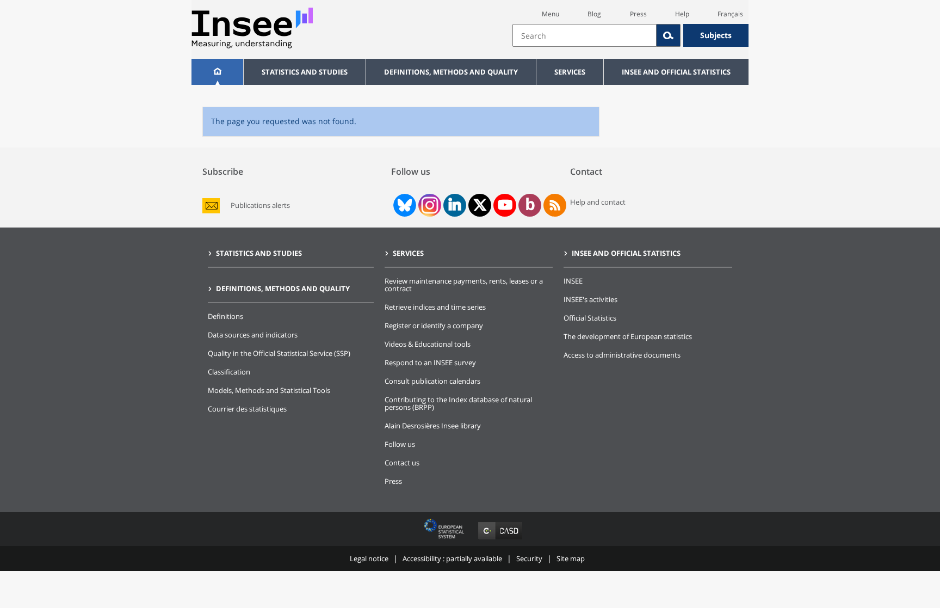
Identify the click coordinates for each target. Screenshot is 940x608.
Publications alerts (260, 205)
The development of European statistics (628, 336)
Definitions (225, 316)
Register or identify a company (434, 325)
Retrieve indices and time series (435, 307)
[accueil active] (217, 72)
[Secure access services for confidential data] (500, 539)
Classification (229, 372)
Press (638, 14)
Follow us (400, 444)
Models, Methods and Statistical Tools (269, 390)
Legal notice (369, 558)
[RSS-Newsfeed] (554, 205)
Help (682, 14)
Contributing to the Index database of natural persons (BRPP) (458, 403)
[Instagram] (428, 205)
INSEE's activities (590, 299)
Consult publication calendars (432, 381)
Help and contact (598, 202)
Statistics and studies (305, 72)
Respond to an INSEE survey (430, 362)
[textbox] (584, 35)
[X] (480, 205)
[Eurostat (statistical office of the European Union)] (445, 539)
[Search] (669, 35)
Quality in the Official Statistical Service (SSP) (279, 353)
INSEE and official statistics (676, 72)
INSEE (573, 281)
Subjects (716, 35)
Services (569, 72)
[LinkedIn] (454, 205)
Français (730, 14)
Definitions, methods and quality (451, 72)
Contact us (402, 463)
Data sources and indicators (253, 335)
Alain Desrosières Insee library (433, 426)
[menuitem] (217, 72)
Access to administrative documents (622, 355)
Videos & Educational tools (428, 344)
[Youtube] (505, 205)
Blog (594, 14)
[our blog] (530, 205)
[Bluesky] (403, 205)
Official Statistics (590, 318)
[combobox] (630, 35)
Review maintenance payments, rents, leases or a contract (464, 284)
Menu (550, 14)
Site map (570, 558)
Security (529, 558)
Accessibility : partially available (452, 558)
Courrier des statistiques (247, 409)
